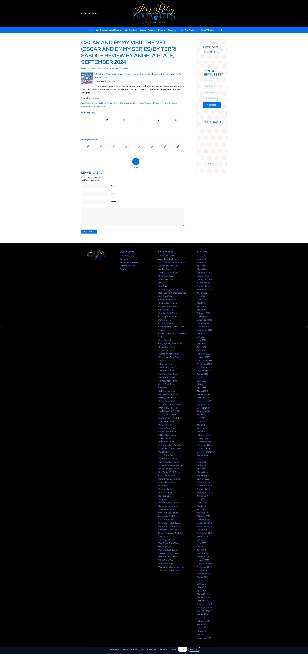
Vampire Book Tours (167, 550)
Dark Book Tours (166, 350)
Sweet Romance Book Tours (171, 533)
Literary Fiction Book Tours (170, 418)
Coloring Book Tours (167, 313)
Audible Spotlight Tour (168, 273)
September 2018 (204, 533)
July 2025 (201, 256)
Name (113, 186)
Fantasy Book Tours (167, 381)
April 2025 (201, 266)
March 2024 (202, 310)
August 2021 (202, 415)
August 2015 (202, 624)
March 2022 (202, 391)
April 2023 (201, 347)
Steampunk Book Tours (169, 523)
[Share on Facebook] (90, 120)
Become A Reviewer (129, 262)
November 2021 (204, 404)
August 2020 (202, 455)
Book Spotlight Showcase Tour (172, 293)
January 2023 (203, 357)
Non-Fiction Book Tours (169, 472)
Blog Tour (162, 286)
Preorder (162, 486)
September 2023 (204, 330)
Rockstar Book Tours (168, 503)
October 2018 (203, 530)
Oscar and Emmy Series (134, 103)
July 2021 (201, 418)
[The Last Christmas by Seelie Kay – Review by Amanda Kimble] (100, 146)
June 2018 (201, 543)
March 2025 (202, 269)
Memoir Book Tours (167, 428)
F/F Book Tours (165, 364)
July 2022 (201, 377)
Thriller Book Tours (166, 540)
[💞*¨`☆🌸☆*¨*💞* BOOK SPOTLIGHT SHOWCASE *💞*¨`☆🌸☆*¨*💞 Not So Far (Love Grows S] (207, 148)
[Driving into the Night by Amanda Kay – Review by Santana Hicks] (2, 327)
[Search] (220, 30)
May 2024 (201, 303)
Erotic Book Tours (166, 361)
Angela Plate (91, 103)
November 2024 (204, 283)
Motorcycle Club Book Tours (171, 445)
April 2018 (201, 550)
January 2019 (203, 520)
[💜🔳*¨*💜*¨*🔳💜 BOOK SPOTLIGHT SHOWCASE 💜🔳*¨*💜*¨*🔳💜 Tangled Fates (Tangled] (216, 148)
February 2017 (203, 597)
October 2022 (203, 367)
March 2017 (202, 594)
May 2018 (201, 547)
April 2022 (201, 388)
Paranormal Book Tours (169, 479)
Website (113, 201)
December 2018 (204, 523)
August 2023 (202, 333)
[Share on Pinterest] (141, 120)
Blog (160, 283)
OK (183, 649)
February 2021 (203, 435)
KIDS (122, 103)
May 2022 (201, 384)
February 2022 (203, 394)
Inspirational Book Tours (169, 404)
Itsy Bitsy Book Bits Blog (169, 411)
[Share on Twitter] (107, 120)
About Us (124, 259)
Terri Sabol (103, 78)
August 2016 (202, 614)
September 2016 (204, 611)
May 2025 (201, 262)
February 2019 (203, 516)
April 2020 (201, 469)
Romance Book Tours (168, 506)
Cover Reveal (164, 340)
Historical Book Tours (168, 394)
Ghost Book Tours (166, 384)
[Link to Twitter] (85, 13)
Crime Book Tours (166, 347)
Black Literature (165, 279)
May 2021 (201, 425)
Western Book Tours (167, 557)
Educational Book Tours (169, 357)
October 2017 (203, 570)
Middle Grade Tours (167, 432)
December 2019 (204, 482)
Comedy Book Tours (167, 317)
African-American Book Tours (171, 262)
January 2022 (203, 398)
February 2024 (203, 313)
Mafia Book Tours (166, 421)
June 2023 (201, 340)
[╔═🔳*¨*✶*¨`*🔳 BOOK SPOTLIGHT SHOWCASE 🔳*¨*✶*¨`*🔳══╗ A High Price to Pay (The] (207, 138)
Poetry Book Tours (167, 482)
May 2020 (201, 465)
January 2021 (203, 438)
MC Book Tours (165, 425)
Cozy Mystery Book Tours (170, 344)
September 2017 (204, 574)
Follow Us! (211, 164)
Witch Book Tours (166, 560)
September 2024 (88, 106)
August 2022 (202, 374)
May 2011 (201, 635)
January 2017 (203, 601)
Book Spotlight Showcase (170, 290)
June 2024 (201, 300)
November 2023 (204, 323)
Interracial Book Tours (168, 408)
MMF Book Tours (166, 442)
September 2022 (204, 371)
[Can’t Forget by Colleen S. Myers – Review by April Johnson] (139, 146)
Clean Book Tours (166, 310)
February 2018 (203, 557)
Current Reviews (127, 266)
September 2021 (204, 411)
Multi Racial (163, 452)
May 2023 (201, 344)
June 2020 (201, 462)
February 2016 (203, 621)
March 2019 (202, 513)
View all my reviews (90, 98)
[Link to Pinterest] (93, 13)
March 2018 (202, 553)
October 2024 (203, 286)
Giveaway (162, 388)
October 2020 (203, 448)
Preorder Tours (165, 493)
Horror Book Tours (166, 401)
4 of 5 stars (110, 81)
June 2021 (201, 421)
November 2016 (204, 607)
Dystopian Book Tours (168, 354)
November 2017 (204, 567)
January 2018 (203, 560)
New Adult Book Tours (168, 469)
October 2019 (203, 489)
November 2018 (204, 526)
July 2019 (201, 499)
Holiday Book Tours (167, 398)
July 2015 (201, 628)
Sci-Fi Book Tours (166, 509)
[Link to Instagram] (89, 13)
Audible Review (165, 269)
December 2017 (204, 564)
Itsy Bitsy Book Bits (111, 103)
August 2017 (202, 577)
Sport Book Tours (166, 520)
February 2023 (203, 354)
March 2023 (202, 350)
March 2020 (202, 472)
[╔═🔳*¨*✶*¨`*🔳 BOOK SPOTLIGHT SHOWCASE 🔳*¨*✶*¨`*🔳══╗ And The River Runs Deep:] (207, 129)
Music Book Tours (166, 455)
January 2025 (203, 276)
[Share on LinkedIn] (158, 120)
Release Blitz (164, 496)
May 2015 (201, 631)
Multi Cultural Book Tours (169, 448)
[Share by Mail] (175, 120)
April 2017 (201, 591)
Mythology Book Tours (168, 462)
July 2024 (201, 296)
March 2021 (202, 432)
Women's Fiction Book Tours (171, 567)
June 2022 (201, 381)
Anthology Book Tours (168, 266)
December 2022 (204, 361)
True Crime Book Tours (169, 543)
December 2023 (204, 320)
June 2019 (201, 503)
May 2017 (201, 587)
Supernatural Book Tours (169, 526)
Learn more (194, 649)
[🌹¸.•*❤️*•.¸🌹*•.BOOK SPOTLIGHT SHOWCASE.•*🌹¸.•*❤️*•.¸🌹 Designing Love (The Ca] (207, 157)
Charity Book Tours (167, 300)
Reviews (115, 68)
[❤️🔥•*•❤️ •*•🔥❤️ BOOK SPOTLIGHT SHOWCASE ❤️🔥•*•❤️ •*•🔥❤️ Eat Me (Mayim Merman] (216, 157)
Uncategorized (165, 547)
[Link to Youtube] (96, 13)
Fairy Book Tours (166, 371)
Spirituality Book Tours (168, 516)
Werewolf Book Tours (168, 553)
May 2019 (201, 506)
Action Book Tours (166, 256)
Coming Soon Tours (167, 323)
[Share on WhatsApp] (124, 120)
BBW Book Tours (166, 276)
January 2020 (203, 479)
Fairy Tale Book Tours (168, 374)
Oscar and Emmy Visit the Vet (157, 103)
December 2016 (204, 604)
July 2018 (201, 540)
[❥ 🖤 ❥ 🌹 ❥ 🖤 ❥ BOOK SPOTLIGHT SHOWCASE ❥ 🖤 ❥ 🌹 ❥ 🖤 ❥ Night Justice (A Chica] (216, 129)
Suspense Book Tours (168, 530)
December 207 (204, 638)
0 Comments (103, 68)
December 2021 (204, 401)
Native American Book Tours (171, 465)
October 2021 (203, 408)
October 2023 (203, 327)
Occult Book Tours (166, 476)
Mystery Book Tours (167, 459)
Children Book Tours (167, 303)
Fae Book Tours (165, 367)
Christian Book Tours (167, 306)
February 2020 (203, 476)
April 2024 (201, 306)
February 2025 (203, 273)
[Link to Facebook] (82, 13)
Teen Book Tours (166, 536)
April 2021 (201, 428)
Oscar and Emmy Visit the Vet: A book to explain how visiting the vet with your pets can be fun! (138, 74)
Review (173, 103)
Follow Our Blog (127, 256)
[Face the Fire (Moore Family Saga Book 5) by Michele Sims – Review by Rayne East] (113, 146)
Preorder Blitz (164, 489)
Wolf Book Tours (165, 564)
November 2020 (204, 445)
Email (113, 194)
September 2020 (204, 452)
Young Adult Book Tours (169, 570)
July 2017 (201, 580)
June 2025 (201, 259)
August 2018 (202, 536)
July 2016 (201, 618)
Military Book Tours (167, 435)
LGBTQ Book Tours (167, 415)
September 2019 (204, 493)
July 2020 (201, 459)
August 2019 (202, 496)
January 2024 (203, 317)
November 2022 (204, 364)
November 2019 (204, 486)
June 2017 (201, 584)
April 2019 (201, 509)
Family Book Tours (166, 377)
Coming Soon (164, 320)
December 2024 (204, 279)
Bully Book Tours (165, 296)
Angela (125, 68)
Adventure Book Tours (168, 259)
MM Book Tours (165, 438)
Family (100, 103)
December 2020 (204, 442)
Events (123, 269)
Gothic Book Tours (166, 391)
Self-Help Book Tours (168, 513)
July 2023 (201, 337)
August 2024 (202, 293)
